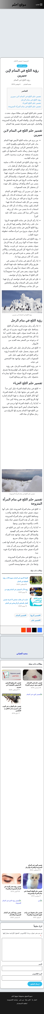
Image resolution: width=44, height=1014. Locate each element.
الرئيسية (26, 61)
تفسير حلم (35, 620)
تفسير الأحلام (18, 61)
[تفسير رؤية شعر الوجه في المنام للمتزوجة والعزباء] (11, 878)
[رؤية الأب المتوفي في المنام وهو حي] (36, 591)
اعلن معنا (28, 1000)
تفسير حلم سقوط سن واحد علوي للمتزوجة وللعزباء (33, 914)
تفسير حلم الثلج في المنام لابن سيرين (25, 96)
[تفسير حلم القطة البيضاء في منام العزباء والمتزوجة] (32, 881)
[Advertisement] (22, 33)
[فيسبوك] (39, 630)
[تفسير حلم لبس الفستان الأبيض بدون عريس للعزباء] (32, 675)
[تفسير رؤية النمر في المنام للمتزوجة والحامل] (11, 904)
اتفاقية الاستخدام (22, 1003)
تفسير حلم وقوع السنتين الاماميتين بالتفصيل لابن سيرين (13, 685)
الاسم (40, 964)
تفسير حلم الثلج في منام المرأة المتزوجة (24, 106)
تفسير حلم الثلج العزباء (32, 103)
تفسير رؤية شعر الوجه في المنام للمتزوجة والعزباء (12, 887)
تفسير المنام (20, 615)
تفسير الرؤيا (34, 615)
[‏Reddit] (23, 630)
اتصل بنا (34, 1000)
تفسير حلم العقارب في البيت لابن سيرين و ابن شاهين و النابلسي (11, 708)
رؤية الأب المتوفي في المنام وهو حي (16, 589)
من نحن (21, 1000)
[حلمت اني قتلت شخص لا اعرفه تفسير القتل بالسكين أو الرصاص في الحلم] (36, 602)
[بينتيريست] (29, 630)
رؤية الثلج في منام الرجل (31, 100)
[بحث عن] (33, 5)
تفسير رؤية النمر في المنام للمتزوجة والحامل (12, 914)
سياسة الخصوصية (12, 1000)
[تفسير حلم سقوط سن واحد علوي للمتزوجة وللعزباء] (32, 904)
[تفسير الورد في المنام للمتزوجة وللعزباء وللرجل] (32, 778)
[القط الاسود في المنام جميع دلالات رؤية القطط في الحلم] (36, 580)
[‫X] (34, 630)
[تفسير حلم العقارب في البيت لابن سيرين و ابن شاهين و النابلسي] (11, 698)
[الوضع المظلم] (29, 5)
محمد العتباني (27, 84)
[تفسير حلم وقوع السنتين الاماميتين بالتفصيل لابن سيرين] (11, 675)
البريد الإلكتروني (37, 974)
